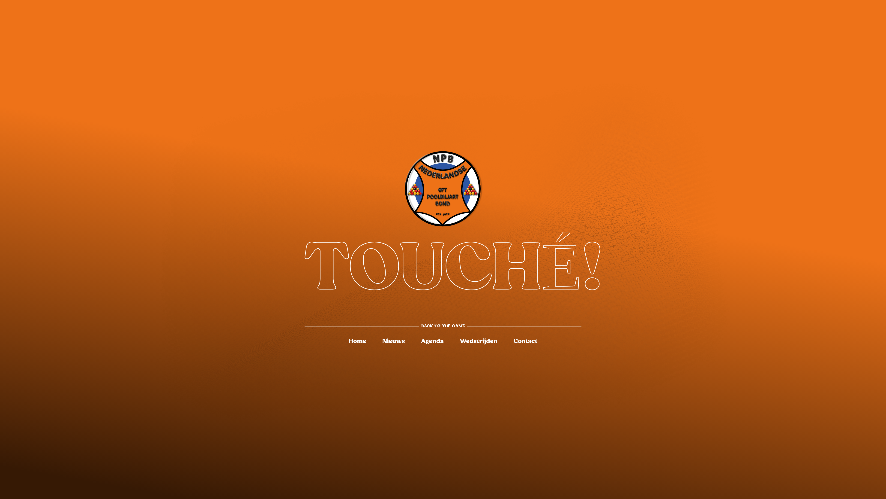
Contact (525, 341)
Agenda (432, 341)
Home (357, 341)
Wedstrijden (478, 341)
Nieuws (393, 341)
